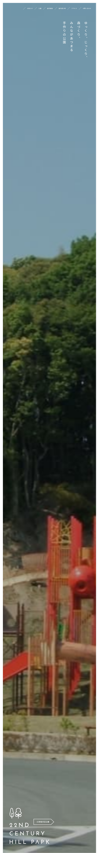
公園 (40, 8)
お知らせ (30, 8)
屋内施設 (50, 8)
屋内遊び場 (62, 8)
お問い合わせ (87, 8)
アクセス (74, 8)
